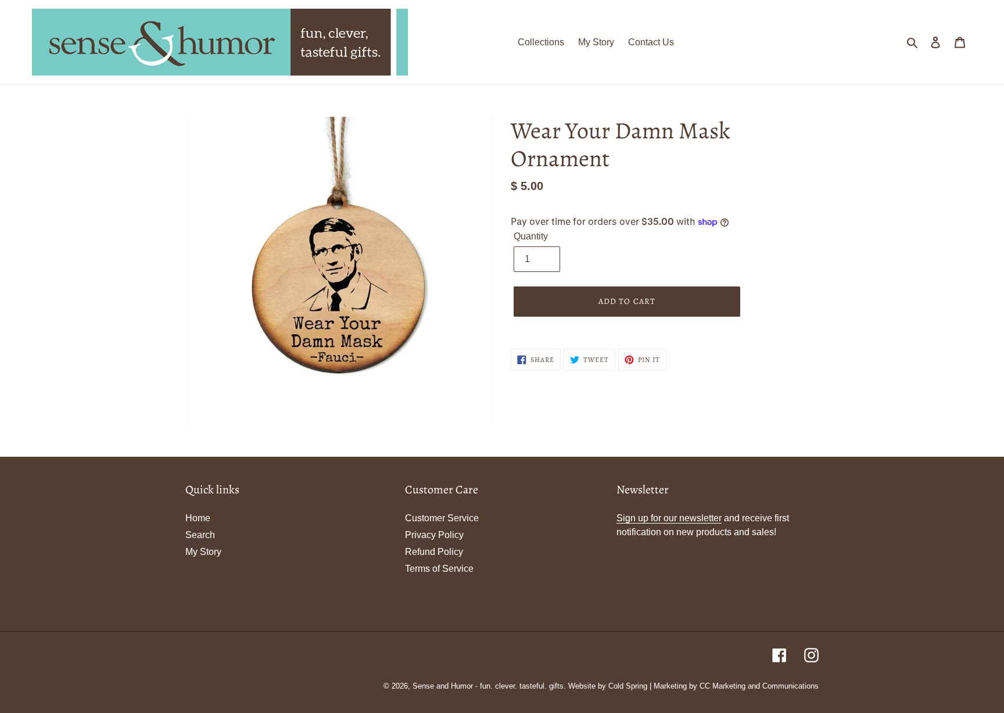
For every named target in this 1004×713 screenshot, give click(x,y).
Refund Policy (434, 552)
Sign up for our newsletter (669, 518)
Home (197, 518)
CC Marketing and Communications (759, 686)
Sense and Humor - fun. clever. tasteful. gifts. (489, 686)
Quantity (531, 236)
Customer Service (442, 518)
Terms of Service (439, 569)
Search (200, 535)
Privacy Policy (434, 535)
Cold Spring (627, 686)
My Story (203, 552)
